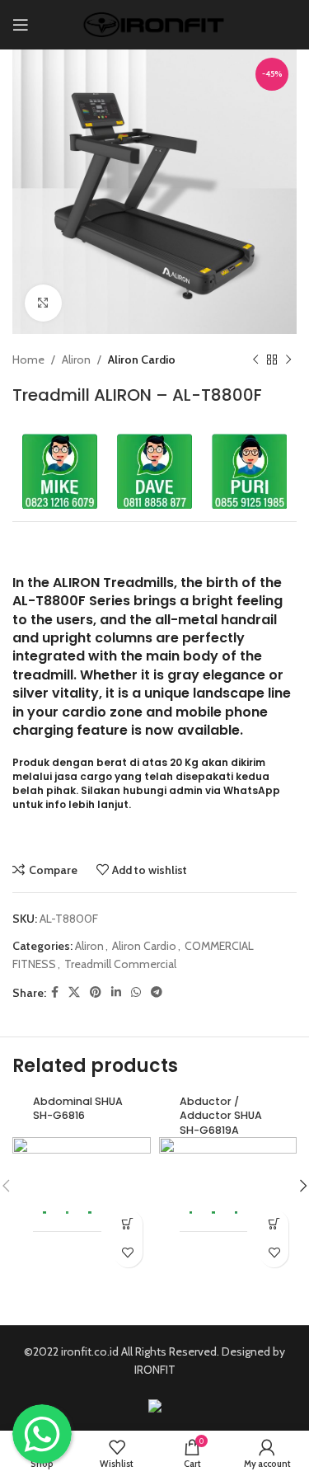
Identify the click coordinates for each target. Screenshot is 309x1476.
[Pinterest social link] (95, 992)
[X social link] (74, 992)
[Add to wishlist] (128, 1253)
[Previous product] (255, 359)
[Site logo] (154, 23)
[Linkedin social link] (116, 992)
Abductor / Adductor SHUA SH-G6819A (221, 1115)
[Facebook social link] (54, 992)
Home (28, 359)
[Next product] (288, 359)
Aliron (76, 359)
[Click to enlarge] (43, 303)
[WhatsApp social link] (136, 992)
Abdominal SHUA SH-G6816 (78, 1108)
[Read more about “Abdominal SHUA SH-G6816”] (128, 1224)
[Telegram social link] (156, 992)
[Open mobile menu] (20, 24)
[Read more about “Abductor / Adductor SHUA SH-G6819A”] (274, 1224)
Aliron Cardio (142, 359)
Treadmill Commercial (120, 964)
